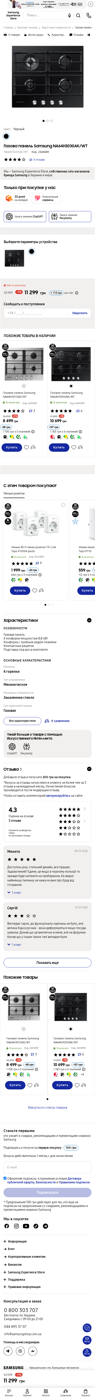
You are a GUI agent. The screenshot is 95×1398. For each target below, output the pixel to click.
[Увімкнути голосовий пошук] (69, 15)
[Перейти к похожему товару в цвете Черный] (71, 386)
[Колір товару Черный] (6, 136)
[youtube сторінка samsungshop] (26, 1226)
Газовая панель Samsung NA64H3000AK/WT (66, 395)
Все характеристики (22, 721)
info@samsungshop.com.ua (22, 1334)
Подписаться (47, 1192)
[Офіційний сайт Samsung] (13, 1367)
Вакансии (15, 1265)
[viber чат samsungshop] (20, 1351)
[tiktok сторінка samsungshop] (36, 1226)
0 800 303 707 (21, 1310)
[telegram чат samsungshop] (45, 1226)
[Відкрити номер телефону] (88, 15)
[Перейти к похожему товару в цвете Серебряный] (24, 386)
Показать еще (47, 963)
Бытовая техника (27, 27)
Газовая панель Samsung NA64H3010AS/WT (19, 395)
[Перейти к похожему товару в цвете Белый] (63, 505)
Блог (11, 1249)
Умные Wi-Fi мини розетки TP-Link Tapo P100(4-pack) (33, 549)
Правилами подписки (74, 1182)
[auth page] (27, 1393)
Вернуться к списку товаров (47, 1107)
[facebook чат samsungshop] (6, 1226)
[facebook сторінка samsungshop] (32, 1351)
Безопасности (46, 1182)
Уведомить (79, 313)
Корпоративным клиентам (27, 1257)
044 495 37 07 (15, 1327)
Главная (8, 27)
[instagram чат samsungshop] (16, 1226)
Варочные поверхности (56, 27)
